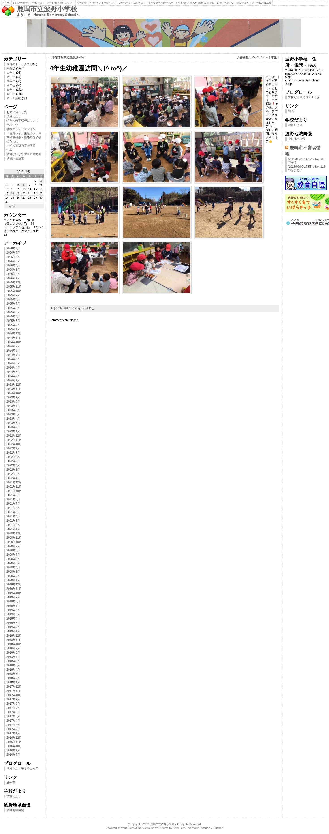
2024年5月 (13, 363)
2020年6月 (13, 559)
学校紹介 (82, 2)
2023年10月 (14, 393)
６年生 (10, 94)
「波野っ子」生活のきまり (131, 2)
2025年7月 (13, 303)
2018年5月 (13, 665)
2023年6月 (13, 410)
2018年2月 (13, 678)
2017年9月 (13, 699)
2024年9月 (13, 346)
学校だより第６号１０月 (22, 768)
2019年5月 (13, 614)
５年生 (10, 89)
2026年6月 (13, 257)
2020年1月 (13, 580)
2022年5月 (13, 461)
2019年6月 (13, 610)
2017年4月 (13, 720)
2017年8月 (13, 703)
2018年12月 (14, 635)
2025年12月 (14, 282)
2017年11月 (14, 690)
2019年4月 (13, 618)
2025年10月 (14, 291)
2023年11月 (14, 388)
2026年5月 (13, 261)
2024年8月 (13, 350)
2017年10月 (14, 695)
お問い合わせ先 (21, 2)
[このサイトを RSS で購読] (286, 147)
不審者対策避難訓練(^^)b (68, 57)
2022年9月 (13, 448)
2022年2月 (13, 474)
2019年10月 (14, 593)
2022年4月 (13, 465)
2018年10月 (14, 644)
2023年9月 (13, 397)
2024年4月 (13, 367)
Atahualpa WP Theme (155, 828)
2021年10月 (14, 491)
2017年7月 (13, 708)
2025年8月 (13, 299)
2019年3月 (13, 622)
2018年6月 (13, 661)
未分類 (10, 68)
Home (6, 2)
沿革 (219, 2)
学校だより (38, 2)
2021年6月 (13, 508)
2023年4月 (13, 418)
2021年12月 (14, 482)
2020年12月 (14, 533)
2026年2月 (13, 274)
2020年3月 (13, 571)
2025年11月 (14, 286)
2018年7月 (13, 656)
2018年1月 (13, 682)
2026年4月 (13, 265)
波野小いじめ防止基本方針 (239, 2)
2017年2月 (13, 729)
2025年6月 (13, 308)
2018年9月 (13, 648)
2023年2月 (13, 427)
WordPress (128, 828)
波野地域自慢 (15, 810)
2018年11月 (14, 639)
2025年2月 (13, 325)
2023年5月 (13, 414)
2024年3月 (13, 371)
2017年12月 (14, 686)
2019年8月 (13, 601)
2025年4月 (13, 316)
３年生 (10, 81)
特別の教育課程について (60, 2)
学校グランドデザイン (101, 2)
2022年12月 (14, 435)
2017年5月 (13, 716)
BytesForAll (180, 828)
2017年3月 (13, 725)
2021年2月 (13, 525)
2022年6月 (13, 457)
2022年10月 (14, 444)
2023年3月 (13, 423)
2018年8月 (13, 652)
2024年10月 (14, 342)
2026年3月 (13, 269)
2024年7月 (13, 354)
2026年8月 (13, 248)
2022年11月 (14, 440)
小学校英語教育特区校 (160, 2)
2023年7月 (13, 405)
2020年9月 (13, 546)
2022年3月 (13, 469)
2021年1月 (13, 529)
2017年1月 (13, 733)
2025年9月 (13, 295)
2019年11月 (14, 588)
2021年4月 (13, 516)
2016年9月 (13, 750)
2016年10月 (14, 746)
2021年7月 (13, 503)
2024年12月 (14, 333)
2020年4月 (13, 567)
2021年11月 (14, 486)
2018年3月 (13, 673)
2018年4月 (13, 669)
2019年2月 (13, 627)
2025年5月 (13, 312)
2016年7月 (13, 754)
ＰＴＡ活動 (13, 98)
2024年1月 (13, 380)
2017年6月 (13, 712)
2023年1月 (13, 431)
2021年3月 (13, 520)
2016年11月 (14, 742)
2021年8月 (13, 499)
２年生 (10, 77)
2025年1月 (13, 329)
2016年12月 (14, 737)
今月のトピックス (18, 64)
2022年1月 (13, 478)
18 (12, 193)
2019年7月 (13, 605)
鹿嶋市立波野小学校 (47, 9)
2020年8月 (13, 550)
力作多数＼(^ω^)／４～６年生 (257, 57)
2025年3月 (13, 320)
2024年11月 (14, 337)
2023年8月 (13, 401)
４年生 (10, 85)
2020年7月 (13, 554)
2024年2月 (13, 376)
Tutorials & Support (211, 828)
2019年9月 (13, 597)
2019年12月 (14, 584)
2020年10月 (14, 542)
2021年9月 (13, 495)
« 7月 (12, 206)
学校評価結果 (263, 2)
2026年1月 (13, 278)
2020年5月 (13, 563)
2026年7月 (13, 252)
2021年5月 (13, 512)
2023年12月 (14, 384)
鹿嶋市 (10, 782)
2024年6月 (13, 359)
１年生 (10, 72)
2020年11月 (14, 537)
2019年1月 (13, 631)
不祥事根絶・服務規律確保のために (195, 2)
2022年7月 (13, 452)
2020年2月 (13, 576)
